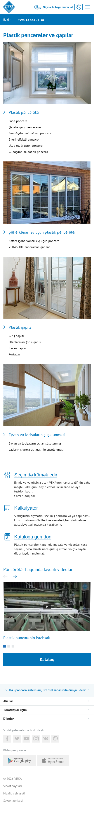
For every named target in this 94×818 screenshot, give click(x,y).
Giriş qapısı (16, 336)
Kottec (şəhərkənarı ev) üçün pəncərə (34, 241)
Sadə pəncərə (18, 121)
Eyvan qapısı (17, 348)
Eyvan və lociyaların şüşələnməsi (37, 435)
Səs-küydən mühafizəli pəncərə (30, 133)
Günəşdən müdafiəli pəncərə (28, 152)
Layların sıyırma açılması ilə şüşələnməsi (36, 450)
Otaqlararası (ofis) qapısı (25, 342)
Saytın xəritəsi (13, 801)
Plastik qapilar (21, 327)
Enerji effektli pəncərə (24, 139)
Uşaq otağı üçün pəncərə (26, 146)
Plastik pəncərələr (24, 112)
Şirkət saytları (12, 786)
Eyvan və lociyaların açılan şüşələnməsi (35, 443)
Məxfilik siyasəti (14, 793)
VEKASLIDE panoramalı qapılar (29, 247)
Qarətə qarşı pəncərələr (25, 127)
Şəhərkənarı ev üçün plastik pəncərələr (42, 232)
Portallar (14, 354)
